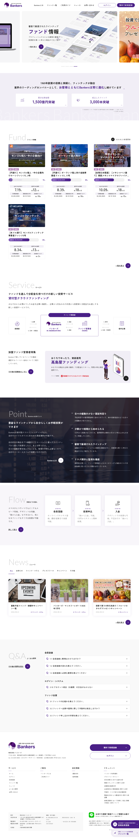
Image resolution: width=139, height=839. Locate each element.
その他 (72, 570)
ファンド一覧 (52, 5)
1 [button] (63, 66)
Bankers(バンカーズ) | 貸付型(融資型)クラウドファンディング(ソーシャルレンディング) (13, 5)
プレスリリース (48, 570)
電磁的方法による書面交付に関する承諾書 (116, 796)
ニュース (77, 5)
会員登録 (12, 780)
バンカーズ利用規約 (110, 774)
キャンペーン (62, 570)
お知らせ (19, 570)
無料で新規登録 (125, 5)
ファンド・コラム (32, 570)
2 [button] (67, 66)
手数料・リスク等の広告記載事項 (115, 792)
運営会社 (75, 774)
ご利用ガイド (65, 5)
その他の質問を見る (16, 666)
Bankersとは (38, 5)
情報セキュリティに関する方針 (114, 783)
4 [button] (75, 66)
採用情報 (75, 777)
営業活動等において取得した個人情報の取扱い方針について (116, 802)
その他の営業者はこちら (17, 371)
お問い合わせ (89, 5)
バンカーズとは (46, 774)
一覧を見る (120, 265)
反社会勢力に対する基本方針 (113, 780)
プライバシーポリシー (111, 777)
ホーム (11, 774)
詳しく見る (12, 529)
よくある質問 (13, 789)
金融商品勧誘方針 (110, 786)
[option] (69, 37)
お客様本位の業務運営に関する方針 (116, 789)
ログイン (107, 5)
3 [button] (71, 66)
